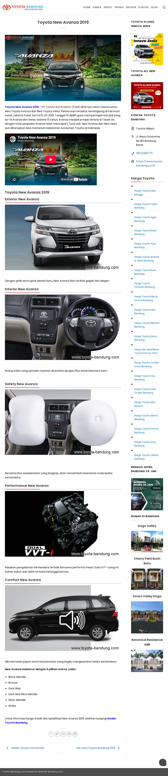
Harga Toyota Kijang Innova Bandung (145, 298)
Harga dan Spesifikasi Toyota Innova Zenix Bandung (146, 351)
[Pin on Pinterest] (69, 734)
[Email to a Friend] (63, 734)
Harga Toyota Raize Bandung (145, 232)
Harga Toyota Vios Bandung (144, 377)
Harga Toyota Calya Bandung (145, 205)
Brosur (131, 7)
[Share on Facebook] (51, 734)
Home (86, 7)
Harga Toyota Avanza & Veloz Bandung (146, 258)
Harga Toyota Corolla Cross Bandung (146, 364)
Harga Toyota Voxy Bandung (145, 443)
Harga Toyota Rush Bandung (145, 272)
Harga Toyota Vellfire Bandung (146, 457)
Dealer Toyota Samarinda (27, 748)
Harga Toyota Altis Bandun (144, 404)
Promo (119, 7)
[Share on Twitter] (57, 734)
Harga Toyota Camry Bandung (146, 430)
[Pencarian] (164, 7)
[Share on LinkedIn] (75, 734)
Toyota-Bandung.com (14, 771)
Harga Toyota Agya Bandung (145, 219)
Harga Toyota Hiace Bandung (145, 338)
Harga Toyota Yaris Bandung (145, 245)
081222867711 (144, 153)
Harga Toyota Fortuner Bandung (144, 285)
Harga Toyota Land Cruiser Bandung (145, 390)
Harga (97, 7)
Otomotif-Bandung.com (50, 771)
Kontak (143, 7)
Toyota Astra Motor (58, 107)
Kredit (108, 7)
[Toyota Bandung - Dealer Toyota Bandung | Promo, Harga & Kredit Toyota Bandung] (22, 7)
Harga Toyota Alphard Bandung (146, 324)
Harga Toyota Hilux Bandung (145, 311)
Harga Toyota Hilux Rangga (145, 192)
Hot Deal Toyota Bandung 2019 (96, 748)
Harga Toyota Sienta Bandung (146, 417)
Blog (154, 7)
